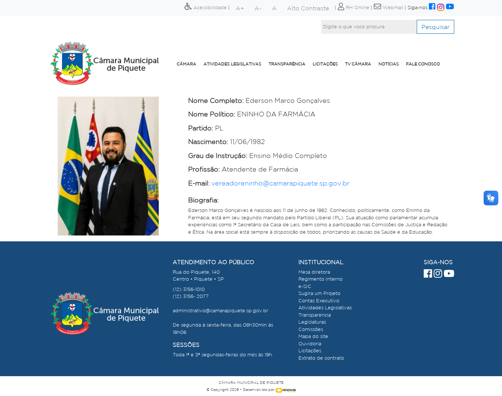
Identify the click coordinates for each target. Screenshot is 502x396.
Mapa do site (313, 336)
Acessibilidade (209, 7)
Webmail (392, 7)
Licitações (309, 350)
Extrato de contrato (321, 358)
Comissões (310, 329)
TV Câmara (358, 64)
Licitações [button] (325, 64)
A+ (240, 8)
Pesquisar (435, 27)
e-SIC (304, 286)
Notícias (389, 64)
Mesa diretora (314, 272)
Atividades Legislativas (232, 64)
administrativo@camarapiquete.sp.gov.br (220, 310)
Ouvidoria (309, 343)
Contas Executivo (318, 300)
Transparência (287, 64)
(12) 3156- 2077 (191, 296)
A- (258, 8)
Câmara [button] (186, 64)
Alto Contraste (308, 8)
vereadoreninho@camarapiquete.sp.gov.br (280, 183)
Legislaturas (312, 322)
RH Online (356, 7)
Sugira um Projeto (319, 293)
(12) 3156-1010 (189, 289)
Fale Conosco (423, 64)
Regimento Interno (320, 279)
